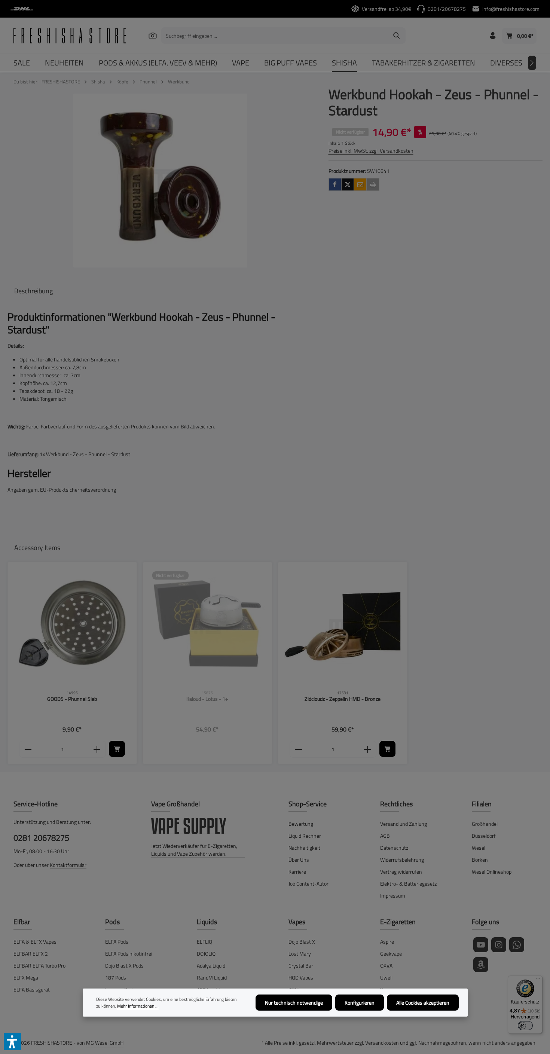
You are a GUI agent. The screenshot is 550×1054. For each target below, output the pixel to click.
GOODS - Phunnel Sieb (72, 699)
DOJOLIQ (206, 953)
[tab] (33, 290)
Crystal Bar (300, 965)
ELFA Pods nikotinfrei (128, 953)
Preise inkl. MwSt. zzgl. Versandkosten (371, 151)
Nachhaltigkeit (304, 848)
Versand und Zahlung (403, 824)
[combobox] (274, 35)
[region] (160, 181)
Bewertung (300, 824)
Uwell (386, 977)
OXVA (386, 965)
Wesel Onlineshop (491, 872)
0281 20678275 (41, 838)
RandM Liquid (212, 977)
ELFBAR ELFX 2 (30, 953)
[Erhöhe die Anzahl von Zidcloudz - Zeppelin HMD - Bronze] (367, 749)
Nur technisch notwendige (294, 1002)
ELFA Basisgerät (31, 989)
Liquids (207, 922)
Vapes (296, 922)
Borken (480, 860)
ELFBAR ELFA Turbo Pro (39, 965)
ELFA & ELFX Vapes (34, 941)
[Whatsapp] (516, 944)
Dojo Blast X (301, 941)
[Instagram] (498, 944)
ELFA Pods (116, 941)
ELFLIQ (204, 941)
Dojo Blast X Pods (124, 965)
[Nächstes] (532, 62)
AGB (385, 836)
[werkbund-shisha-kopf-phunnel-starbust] (160, 181)
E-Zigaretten (398, 922)
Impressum (392, 895)
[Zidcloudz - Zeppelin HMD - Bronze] (342, 626)
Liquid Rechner (304, 836)
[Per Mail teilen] (360, 184)
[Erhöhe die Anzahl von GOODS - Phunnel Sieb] (97, 749)
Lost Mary (299, 953)
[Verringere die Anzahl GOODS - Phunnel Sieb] (28, 749)
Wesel (478, 848)
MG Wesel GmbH (104, 1043)
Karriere (297, 872)
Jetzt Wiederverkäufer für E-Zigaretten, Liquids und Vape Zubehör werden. (194, 850)
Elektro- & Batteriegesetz (408, 884)
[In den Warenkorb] (117, 749)
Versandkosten (382, 1043)
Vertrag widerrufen (401, 872)
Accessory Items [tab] (37, 548)
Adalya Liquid (211, 965)
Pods (112, 922)
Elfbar (21, 922)
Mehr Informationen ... (138, 1006)
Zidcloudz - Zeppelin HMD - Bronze (343, 699)
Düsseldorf (484, 836)
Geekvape (391, 953)
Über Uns (298, 860)
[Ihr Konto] (493, 36)
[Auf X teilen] (348, 184)
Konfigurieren (360, 1002)
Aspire (387, 941)
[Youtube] (480, 944)
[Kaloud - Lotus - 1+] (207, 626)
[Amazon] (480, 964)
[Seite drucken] (373, 184)
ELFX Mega (25, 977)
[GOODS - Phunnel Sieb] (72, 626)
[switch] (525, 1025)
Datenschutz (394, 848)
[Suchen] (153, 35)
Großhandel (485, 824)
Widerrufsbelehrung (402, 860)
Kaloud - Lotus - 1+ (207, 699)
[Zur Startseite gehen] (69, 36)
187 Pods (115, 977)
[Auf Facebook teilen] (335, 184)
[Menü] (538, 979)
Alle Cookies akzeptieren (422, 1002)
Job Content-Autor (308, 884)
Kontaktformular (68, 865)
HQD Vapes (300, 977)
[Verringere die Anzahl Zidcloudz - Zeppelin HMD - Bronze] (298, 749)
